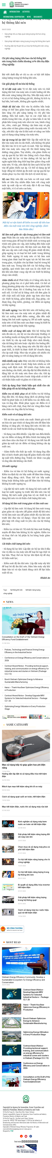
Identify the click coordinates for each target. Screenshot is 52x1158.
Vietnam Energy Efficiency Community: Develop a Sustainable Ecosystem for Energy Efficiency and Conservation (23, 980)
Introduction (14, 11)
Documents (38, 16)
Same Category (17, 724)
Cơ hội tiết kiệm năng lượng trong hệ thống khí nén (33, 873)
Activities (26, 11)
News (29, 16)
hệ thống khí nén (16, 590)
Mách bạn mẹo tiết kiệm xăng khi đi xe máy (22, 786)
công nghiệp (7, 593)
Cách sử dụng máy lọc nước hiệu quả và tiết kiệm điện (33, 911)
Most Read (13, 942)
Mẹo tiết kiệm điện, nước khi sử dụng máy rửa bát (25, 806)
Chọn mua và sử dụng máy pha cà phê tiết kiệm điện (34, 848)
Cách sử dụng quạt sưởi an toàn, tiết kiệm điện (23, 796)
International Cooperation (13, 16)
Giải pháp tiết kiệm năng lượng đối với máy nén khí (34, 835)
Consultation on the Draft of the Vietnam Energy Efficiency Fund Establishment (23, 638)
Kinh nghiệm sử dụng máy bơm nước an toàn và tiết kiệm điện (32, 823)
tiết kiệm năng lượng (33, 590)
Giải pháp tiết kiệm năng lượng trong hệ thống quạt (32, 898)
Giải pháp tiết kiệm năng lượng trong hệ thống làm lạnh (27, 41)
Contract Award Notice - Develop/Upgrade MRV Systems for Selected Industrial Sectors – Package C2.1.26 (26, 698)
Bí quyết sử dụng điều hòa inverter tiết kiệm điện (34, 886)
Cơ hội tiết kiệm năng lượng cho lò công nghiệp (34, 860)
